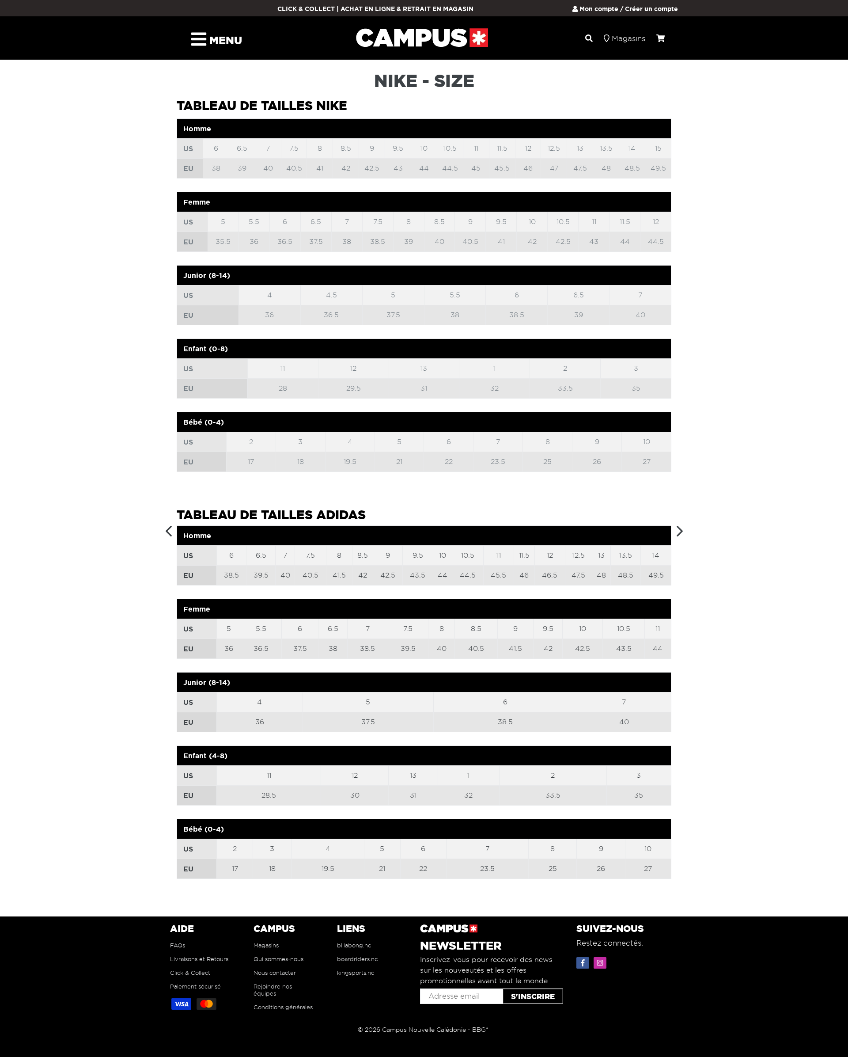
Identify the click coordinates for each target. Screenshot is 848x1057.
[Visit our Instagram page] (601, 961)
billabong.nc (354, 945)
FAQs (177, 945)
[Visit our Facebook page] (583, 961)
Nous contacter (275, 973)
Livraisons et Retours (199, 959)
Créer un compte (651, 8)
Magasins (266, 945)
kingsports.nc (355, 973)
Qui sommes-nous (278, 959)
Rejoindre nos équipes (273, 989)
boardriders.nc (357, 959)
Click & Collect (190, 973)
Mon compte (598, 8)
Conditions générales (283, 1007)
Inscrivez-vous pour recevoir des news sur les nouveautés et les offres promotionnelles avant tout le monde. (486, 970)
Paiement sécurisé (195, 986)
